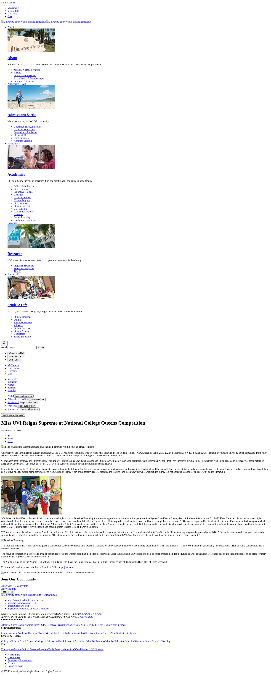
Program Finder (47, 649)
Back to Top (8, 592)
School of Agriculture (75, 641)
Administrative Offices (37, 625)
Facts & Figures (56, 625)
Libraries (18, 214)
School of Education (115, 641)
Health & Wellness (23, 322)
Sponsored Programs (24, 268)
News (10, 438)
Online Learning (22, 217)
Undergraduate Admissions (27, 126)
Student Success (22, 206)
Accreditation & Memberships (29, 78)
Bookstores (19, 333)
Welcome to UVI (16, 353)
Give (10, 16)
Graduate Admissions (24, 129)
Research (12, 223)
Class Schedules (65, 633)
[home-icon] (9, 435)
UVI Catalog (20, 208)
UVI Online (13, 10)
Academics (13, 143)
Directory (12, 13)
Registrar (18, 194)
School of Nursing (161, 641)
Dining (17, 319)
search (4, 347)
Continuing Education (25, 220)
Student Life (14, 274)
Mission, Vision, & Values (27, 69)
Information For (16, 356)
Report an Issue (15, 666)
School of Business (95, 641)
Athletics (18, 325)
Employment (7, 649)
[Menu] (4, 343)
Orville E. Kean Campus (100, 625)
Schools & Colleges (23, 192)
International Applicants (25, 132)
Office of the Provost (24, 186)
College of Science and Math (50, 641)
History (17, 72)
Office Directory (81, 649)
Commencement (9, 633)
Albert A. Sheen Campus (13, 625)
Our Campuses (21, 138)
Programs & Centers (24, 81)
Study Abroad (21, 203)
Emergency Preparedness (20, 660)
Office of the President (25, 75)
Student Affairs (21, 331)
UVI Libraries (97, 649)
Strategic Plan (119, 625)
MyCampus (13, 8)
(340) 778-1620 (85, 616)
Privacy (11, 663)
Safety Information (64, 649)
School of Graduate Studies (138, 641)
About (11, 27)
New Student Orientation (123, 633)
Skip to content (8, 2)
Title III (17, 271)
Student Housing (22, 317)
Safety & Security (22, 336)
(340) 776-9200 (94, 614)
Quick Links (14, 360)
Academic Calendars (27, 633)
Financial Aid (20, 135)
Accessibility (14, 654)
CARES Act (14, 657)
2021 (10, 441)
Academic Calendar (23, 211)
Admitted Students (23, 140)
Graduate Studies (22, 197)
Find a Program (21, 189)
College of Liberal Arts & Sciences (18, 641)
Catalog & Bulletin (47, 633)
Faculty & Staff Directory (26, 649)
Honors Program (22, 200)
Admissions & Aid (17, 84)
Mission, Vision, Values (76, 625)
